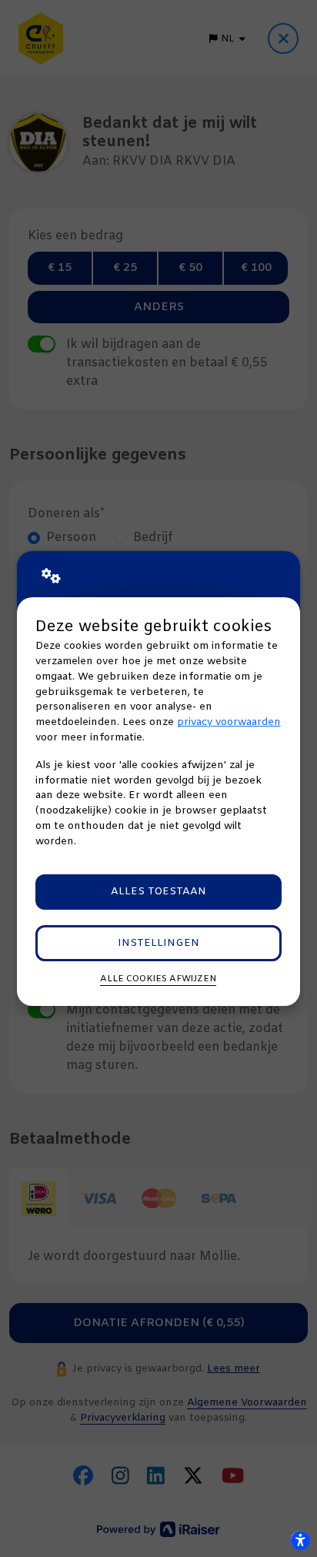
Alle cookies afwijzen (158, 979)
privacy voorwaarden (229, 722)
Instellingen (158, 943)
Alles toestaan (158, 891)
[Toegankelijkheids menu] (300, 1540)
